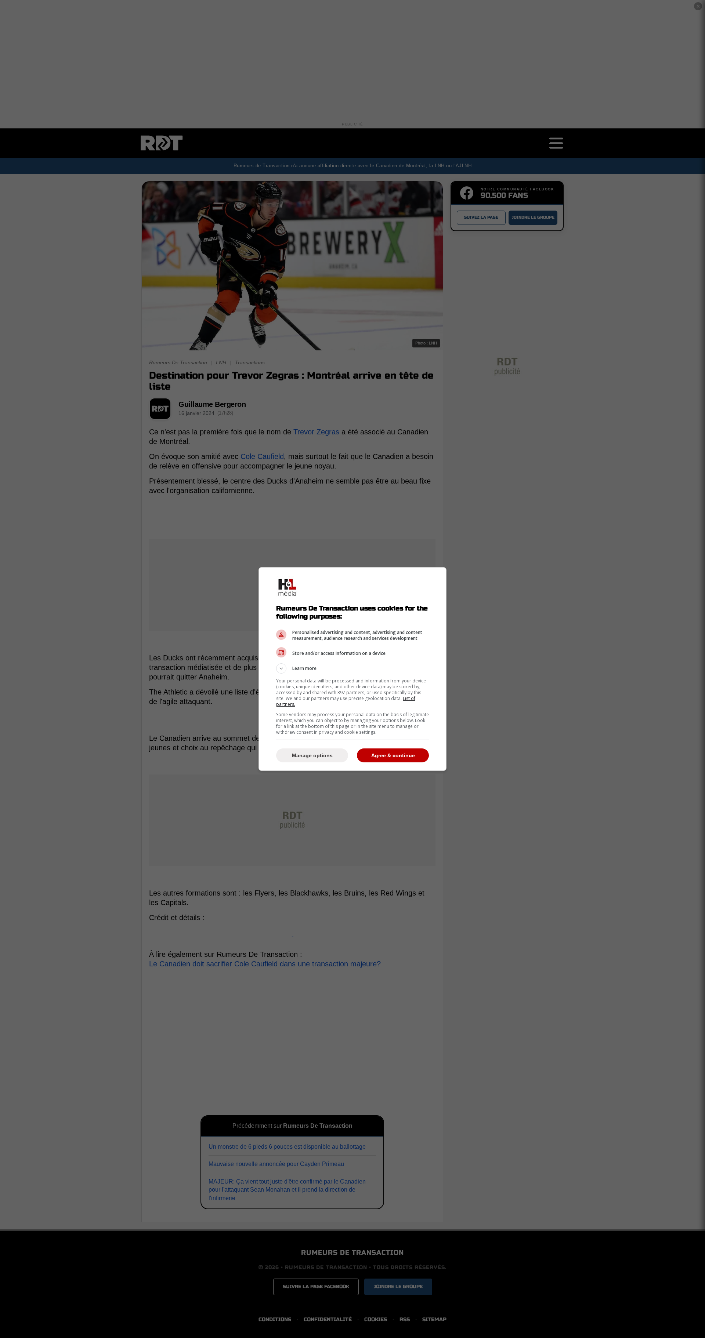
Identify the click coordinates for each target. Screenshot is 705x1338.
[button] (352, 668)
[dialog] (352, 669)
